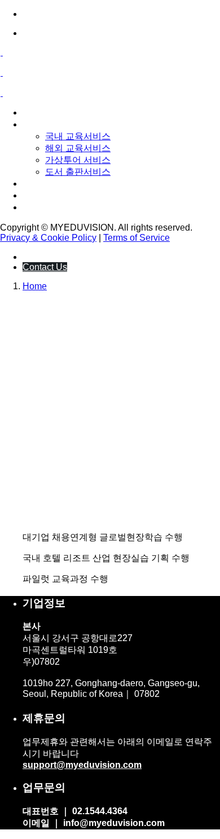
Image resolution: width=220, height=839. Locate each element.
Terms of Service (136, 237)
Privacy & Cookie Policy (48, 237)
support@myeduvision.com (82, 765)
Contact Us (45, 267)
